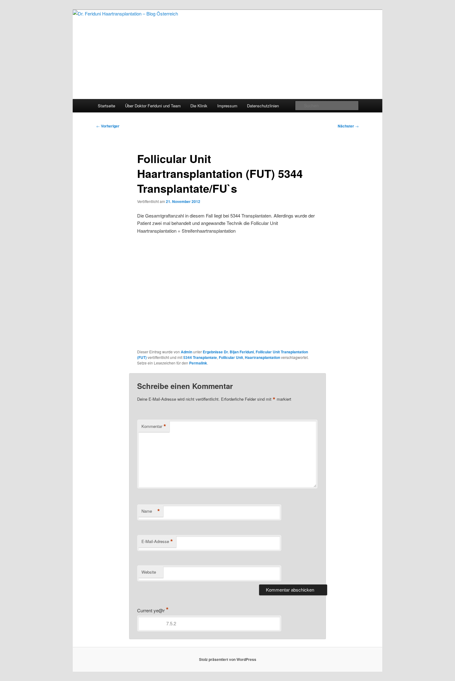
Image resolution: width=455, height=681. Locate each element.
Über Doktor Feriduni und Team (153, 106)
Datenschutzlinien (263, 106)
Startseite (106, 106)
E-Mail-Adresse (157, 541)
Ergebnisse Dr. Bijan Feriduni (228, 352)
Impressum (227, 106)
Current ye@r (153, 610)
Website (148, 572)
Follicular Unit (231, 357)
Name (150, 511)
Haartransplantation (262, 357)
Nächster (348, 126)
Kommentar (153, 426)
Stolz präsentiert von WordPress (227, 659)
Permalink (198, 363)
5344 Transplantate (200, 357)
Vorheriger (107, 126)
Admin (186, 352)
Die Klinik (198, 106)
